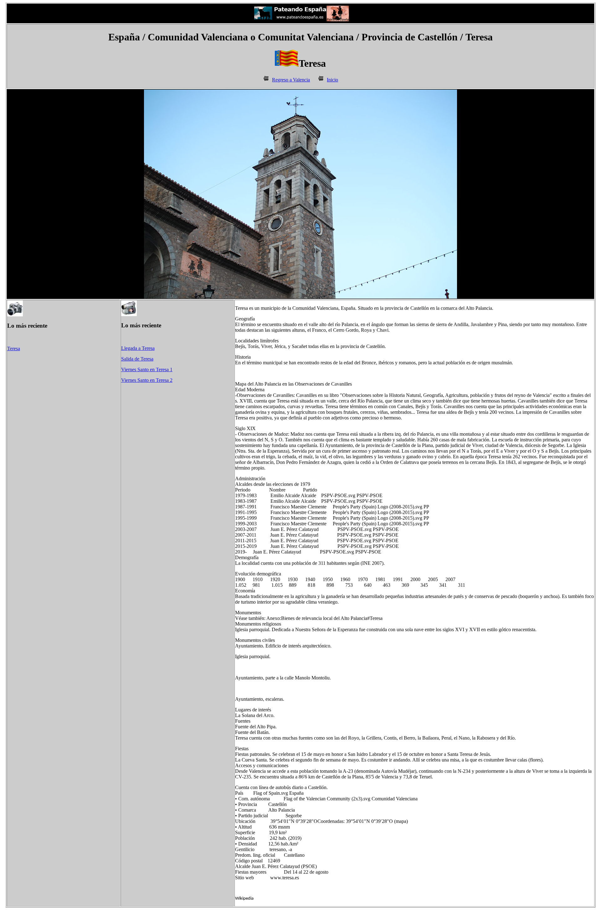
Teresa (13, 348)
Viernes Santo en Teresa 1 (146, 369)
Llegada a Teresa (138, 348)
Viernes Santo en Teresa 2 (146, 380)
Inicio (332, 79)
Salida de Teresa (137, 358)
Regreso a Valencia (291, 79)
